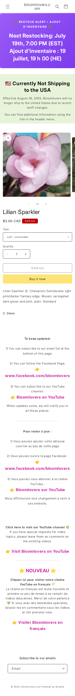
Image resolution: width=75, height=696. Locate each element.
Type (6, 229)
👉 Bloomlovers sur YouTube (37, 489)
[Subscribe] (63, 668)
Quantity (8, 246)
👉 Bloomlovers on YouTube (37, 397)
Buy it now (37, 279)
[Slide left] (29, 204)
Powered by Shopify (52, 686)
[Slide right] (46, 204)
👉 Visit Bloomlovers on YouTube (37, 551)
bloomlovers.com (31, 686)
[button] (7, 6)
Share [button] (11, 313)
